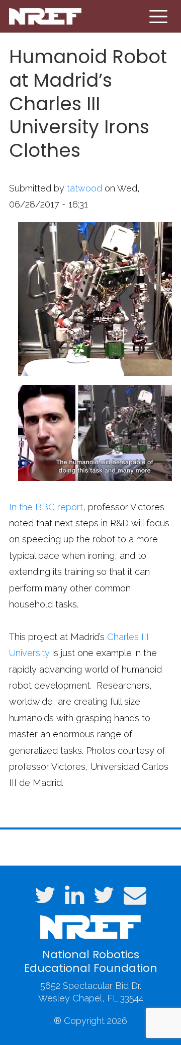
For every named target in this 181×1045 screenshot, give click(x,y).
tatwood (84, 188)
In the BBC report (46, 507)
